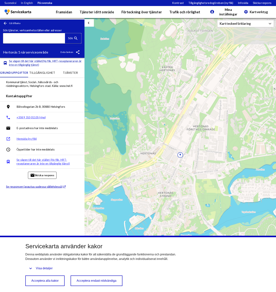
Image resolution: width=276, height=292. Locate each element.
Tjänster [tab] (70, 72)
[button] (245, 23)
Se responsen (34, 186)
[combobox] (34, 38)
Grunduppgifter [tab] (14, 72)
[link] (10, 3)
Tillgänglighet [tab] (42, 72)
